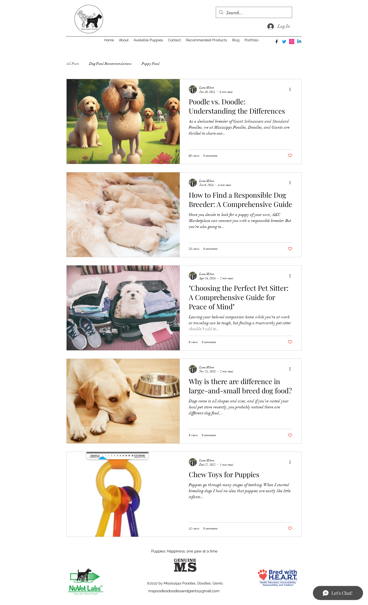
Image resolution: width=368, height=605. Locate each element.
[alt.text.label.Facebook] (276, 41)
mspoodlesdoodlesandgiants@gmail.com (184, 591)
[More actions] (292, 89)
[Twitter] (284, 41)
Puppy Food (151, 64)
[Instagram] (291, 41)
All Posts (72, 64)
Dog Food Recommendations (110, 64)
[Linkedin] (299, 41)
